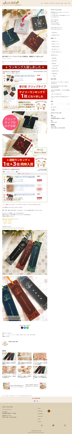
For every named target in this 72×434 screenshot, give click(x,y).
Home (42, 3)
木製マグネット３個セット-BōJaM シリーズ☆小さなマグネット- (25, 377)
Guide (62, 3)
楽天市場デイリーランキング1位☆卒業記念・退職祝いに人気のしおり (21, 395)
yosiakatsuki (35, 432)
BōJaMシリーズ (55, 41)
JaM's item (9, 58)
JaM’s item (54, 63)
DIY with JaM (54, 68)
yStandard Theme (30, 432)
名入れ (25, 334)
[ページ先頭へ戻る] (49, 411)
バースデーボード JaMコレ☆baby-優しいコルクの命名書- (40, 363)
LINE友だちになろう (56, 35)
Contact (65, 3)
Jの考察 (54, 75)
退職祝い (34, 334)
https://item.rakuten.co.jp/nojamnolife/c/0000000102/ (13, 228)
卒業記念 (21, 334)
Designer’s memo (55, 70)
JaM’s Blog (46, 3)
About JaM (58, 3)
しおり (9, 334)
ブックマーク (13, 334)
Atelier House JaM (37, 430)
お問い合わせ (54, 32)
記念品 (28, 334)
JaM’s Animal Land (55, 46)
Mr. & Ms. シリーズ (55, 49)
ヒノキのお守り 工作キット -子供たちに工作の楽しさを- (9, 377)
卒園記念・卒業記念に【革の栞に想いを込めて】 (9, 363)
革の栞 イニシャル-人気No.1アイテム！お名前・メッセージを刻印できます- (40, 377)
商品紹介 (8, 336)
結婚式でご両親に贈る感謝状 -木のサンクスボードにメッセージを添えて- (17, 386)
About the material (56, 65)
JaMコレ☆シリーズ (55, 44)
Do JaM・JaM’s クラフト (57, 51)
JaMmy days (54, 73)
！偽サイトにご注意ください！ (56, 94)
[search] (68, 104)
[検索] (69, 3)
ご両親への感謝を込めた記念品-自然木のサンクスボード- (25, 363)
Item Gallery (52, 3)
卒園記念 (17, 334)
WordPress (42, 432)
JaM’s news (54, 60)
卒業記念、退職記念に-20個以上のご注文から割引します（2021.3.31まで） (32, 386)
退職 (31, 334)
